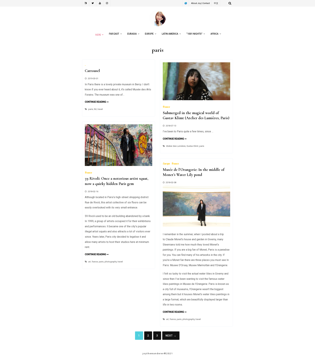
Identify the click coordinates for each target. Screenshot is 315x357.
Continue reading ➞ (97, 102)
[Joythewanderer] (157, 25)
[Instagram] (107, 3)
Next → (171, 335)
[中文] (85, 3)
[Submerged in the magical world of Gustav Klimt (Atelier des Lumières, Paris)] (196, 99)
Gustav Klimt (192, 146)
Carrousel (92, 70)
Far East (114, 33)
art (89, 261)
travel (100, 109)
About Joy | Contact (200, 3)
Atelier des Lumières (176, 146)
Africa (214, 33)
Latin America (170, 33)
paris (90, 109)
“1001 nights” (194, 33)
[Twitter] (92, 3)
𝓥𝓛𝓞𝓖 (97, 34)
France (166, 106)
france (95, 261)
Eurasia (132, 33)
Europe (149, 33)
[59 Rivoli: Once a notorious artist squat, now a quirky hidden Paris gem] (118, 165)
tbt (95, 109)
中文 (216, 3)
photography (111, 261)
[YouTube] (100, 3)
